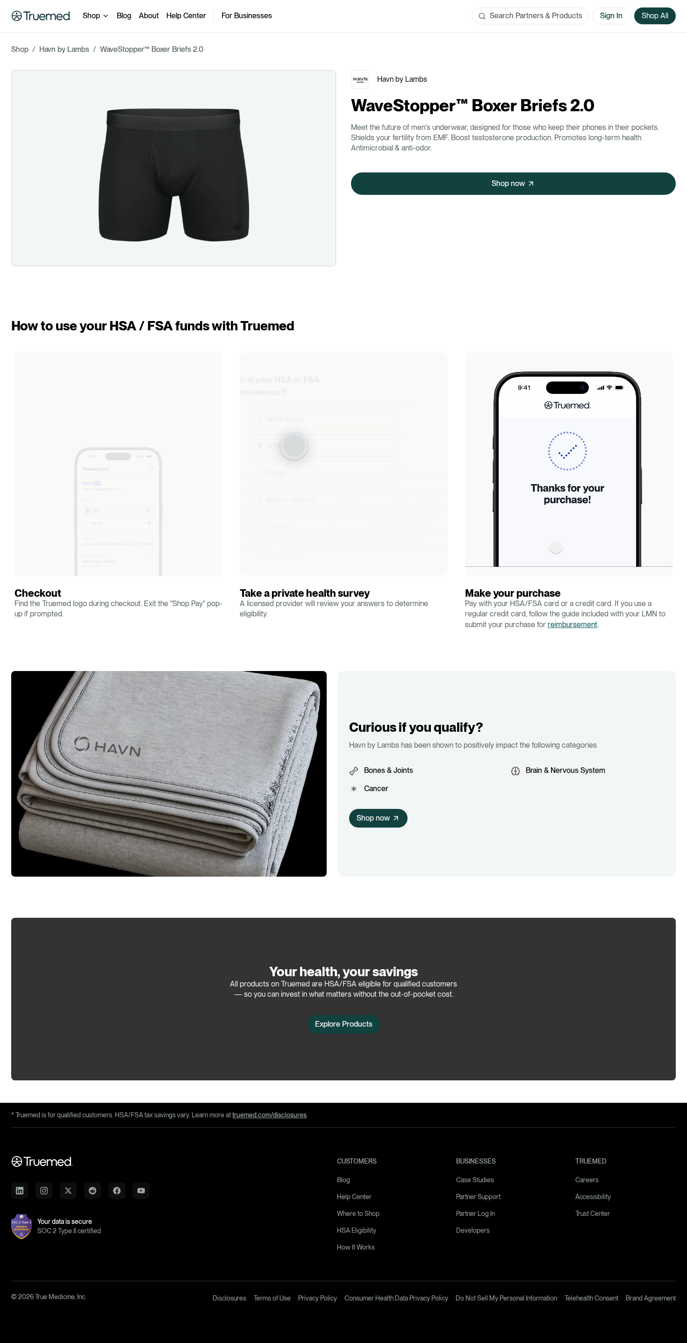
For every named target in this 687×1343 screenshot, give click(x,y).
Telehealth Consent (591, 1298)
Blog (124, 15)
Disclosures (229, 1298)
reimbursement (572, 624)
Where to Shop (358, 1213)
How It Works (356, 1247)
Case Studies (475, 1180)
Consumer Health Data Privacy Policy (396, 1298)
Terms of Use (272, 1298)
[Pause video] (24, 566)
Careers (587, 1180)
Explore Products (343, 1024)
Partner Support (478, 1196)
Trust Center (592, 1213)
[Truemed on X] (68, 1190)
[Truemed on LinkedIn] (19, 1190)
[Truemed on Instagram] (44, 1190)
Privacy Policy (317, 1298)
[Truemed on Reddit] (92, 1190)
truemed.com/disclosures (269, 1115)
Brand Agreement (651, 1298)
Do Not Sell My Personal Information (506, 1298)
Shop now (508, 183)
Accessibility (593, 1196)
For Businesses (247, 15)
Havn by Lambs (64, 49)
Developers (473, 1230)
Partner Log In (475, 1213)
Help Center (186, 15)
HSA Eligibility (356, 1230)
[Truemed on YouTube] (141, 1190)
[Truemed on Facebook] (116, 1190)
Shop (91, 15)
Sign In (611, 15)
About (149, 15)
